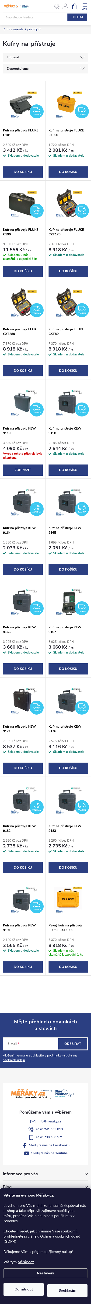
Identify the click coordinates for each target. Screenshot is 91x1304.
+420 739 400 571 (49, 1137)
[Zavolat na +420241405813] (57, 6)
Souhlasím (67, 1290)
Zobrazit (23, 470)
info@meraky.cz (49, 1121)
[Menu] (85, 6)
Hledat (77, 17)
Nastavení (45, 1273)
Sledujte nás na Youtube (49, 1153)
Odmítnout (23, 1289)
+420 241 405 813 (49, 1129)
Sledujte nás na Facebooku (49, 1145)
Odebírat (72, 1044)
